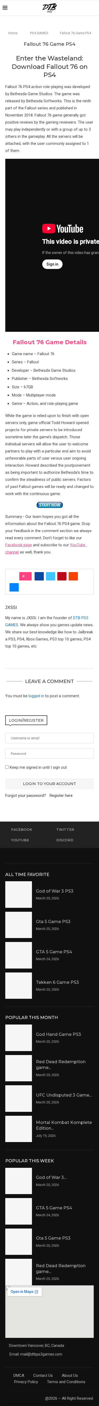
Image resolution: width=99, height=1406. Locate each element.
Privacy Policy (26, 1381)
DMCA (18, 1375)
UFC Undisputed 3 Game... (64, 1095)
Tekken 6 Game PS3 (57, 982)
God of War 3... (51, 1177)
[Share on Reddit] (73, 576)
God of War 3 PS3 (54, 891)
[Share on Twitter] (50, 576)
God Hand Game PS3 (58, 1034)
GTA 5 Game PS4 (54, 951)
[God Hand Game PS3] (18, 1038)
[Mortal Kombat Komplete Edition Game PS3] (18, 1129)
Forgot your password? (25, 795)
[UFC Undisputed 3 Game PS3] (18, 1098)
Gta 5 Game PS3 (53, 921)
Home (12, 33)
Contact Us (43, 1375)
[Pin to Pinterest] (62, 576)
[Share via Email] (14, 587)
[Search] (93, 8)
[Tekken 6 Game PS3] (18, 985)
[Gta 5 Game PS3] (18, 925)
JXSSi (11, 607)
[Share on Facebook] (39, 576)
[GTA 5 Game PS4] (18, 955)
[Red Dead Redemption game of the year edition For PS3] (18, 1068)
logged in (36, 696)
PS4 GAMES (39, 33)
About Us (70, 1375)
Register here (61, 795)
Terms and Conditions (66, 1381)
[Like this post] (27, 576)
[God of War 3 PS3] (18, 894)
